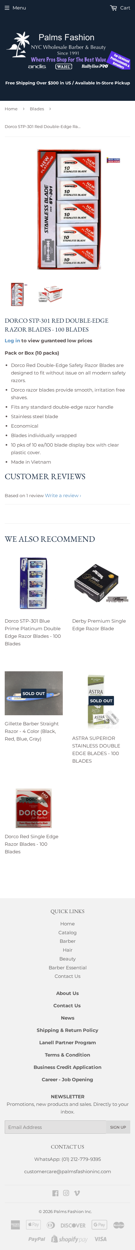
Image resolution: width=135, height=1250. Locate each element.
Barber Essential (68, 968)
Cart (124, 8)
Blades (37, 108)
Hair (68, 950)
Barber (68, 941)
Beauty (67, 959)
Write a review (61, 495)
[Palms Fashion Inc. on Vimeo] (77, 1194)
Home (11, 108)
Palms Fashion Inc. (73, 1211)
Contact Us (67, 976)
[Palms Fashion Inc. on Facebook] (55, 1194)
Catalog (67, 933)
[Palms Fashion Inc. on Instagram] (66, 1194)
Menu (19, 8)
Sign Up (118, 1127)
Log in (12, 341)
